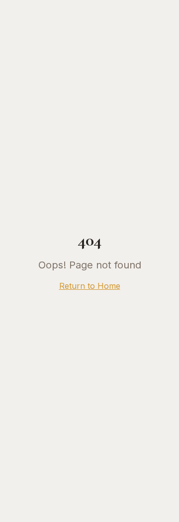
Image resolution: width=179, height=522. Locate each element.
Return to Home (89, 286)
